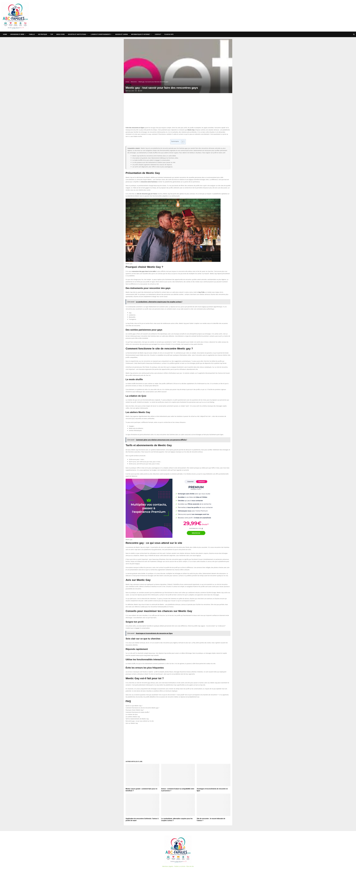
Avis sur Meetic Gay (132, 723)
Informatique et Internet (140, 34)
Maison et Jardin (121, 34)
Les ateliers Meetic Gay (133, 717)
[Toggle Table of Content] (182, 141)
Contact (158, 34)
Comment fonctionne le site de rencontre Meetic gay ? (142, 708)
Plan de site (190, 866)
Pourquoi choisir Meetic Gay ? (135, 710)
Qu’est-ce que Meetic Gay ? (134, 706)
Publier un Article (179, 866)
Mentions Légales (167, 866)
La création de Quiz (132, 714)
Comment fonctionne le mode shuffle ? (138, 712)
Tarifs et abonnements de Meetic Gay (137, 719)
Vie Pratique (42, 34)
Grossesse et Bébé (17, 34)
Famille (32, 34)
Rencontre (128, 84)
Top (51, 34)
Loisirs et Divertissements (101, 34)
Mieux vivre (60, 34)
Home (5, 34)
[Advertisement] (321, 16)
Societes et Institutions (77, 34)
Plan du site (168, 34)
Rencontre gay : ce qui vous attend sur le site (140, 721)
